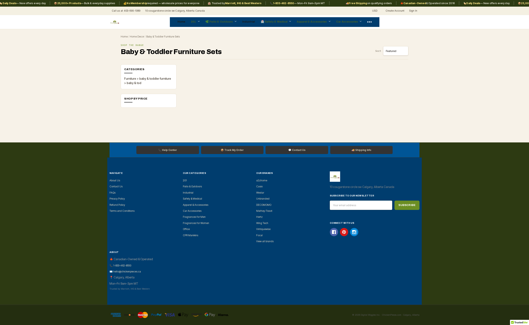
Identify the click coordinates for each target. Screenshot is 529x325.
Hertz (259, 216)
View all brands (265, 241)
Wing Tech (262, 223)
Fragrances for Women (196, 223)
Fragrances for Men (194, 216)
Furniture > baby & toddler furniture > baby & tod (147, 81)
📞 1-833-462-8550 (120, 265)
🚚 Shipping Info (361, 150)
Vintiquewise (263, 229)
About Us (115, 180)
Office (186, 229)
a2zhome (261, 180)
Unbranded (262, 198)
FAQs (113, 192)
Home (181, 21)
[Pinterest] (344, 232)
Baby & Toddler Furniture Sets (163, 36)
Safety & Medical (276, 21)
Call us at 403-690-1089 (126, 10)
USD (375, 10)
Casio (259, 186)
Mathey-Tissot (264, 210)
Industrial (248, 21)
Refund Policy (117, 204)
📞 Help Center (167, 150)
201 (194, 21)
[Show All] (369, 22)
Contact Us (116, 186)
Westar (260, 192)
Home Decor (137, 36)
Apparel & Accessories (312, 21)
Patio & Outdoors (221, 21)
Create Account (395, 10)
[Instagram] (354, 232)
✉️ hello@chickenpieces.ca (125, 271)
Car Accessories (347, 21)
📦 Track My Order (232, 150)
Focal (259, 235)
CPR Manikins (190, 235)
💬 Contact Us (296, 150)
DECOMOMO (263, 204)
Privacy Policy (117, 198)
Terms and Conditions (122, 210)
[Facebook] (334, 232)
